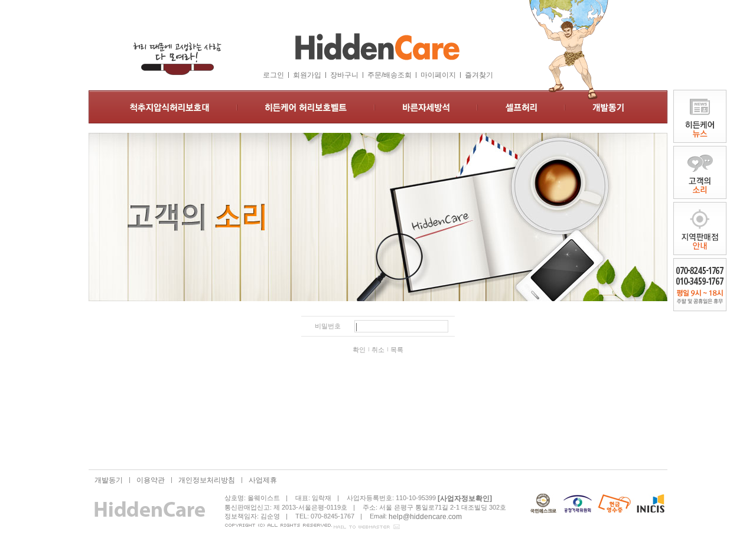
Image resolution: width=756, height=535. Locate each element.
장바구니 (344, 75)
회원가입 (307, 75)
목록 (396, 349)
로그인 (273, 75)
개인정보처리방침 (206, 480)
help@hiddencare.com (425, 516)
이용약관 (150, 480)
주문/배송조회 (389, 75)
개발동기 (108, 480)
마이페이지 (438, 75)
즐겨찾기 (479, 75)
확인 (359, 349)
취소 (378, 349)
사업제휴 (263, 480)
